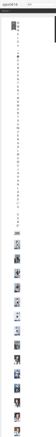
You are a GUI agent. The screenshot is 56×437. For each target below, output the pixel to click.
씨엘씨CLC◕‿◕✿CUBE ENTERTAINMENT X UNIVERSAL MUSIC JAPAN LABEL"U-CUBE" (18, 124)
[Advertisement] (34, 61)
